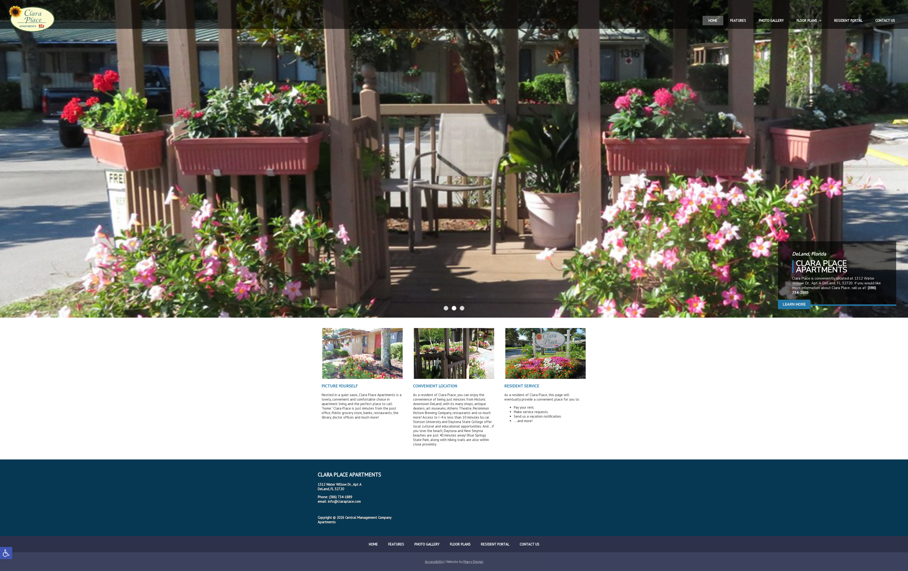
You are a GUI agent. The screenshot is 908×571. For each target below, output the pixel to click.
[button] (6, 553)
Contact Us (885, 20)
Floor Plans (807, 20)
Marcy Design (473, 561)
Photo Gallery (771, 20)
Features (738, 20)
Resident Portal (848, 20)
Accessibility (434, 561)
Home (712, 20)
